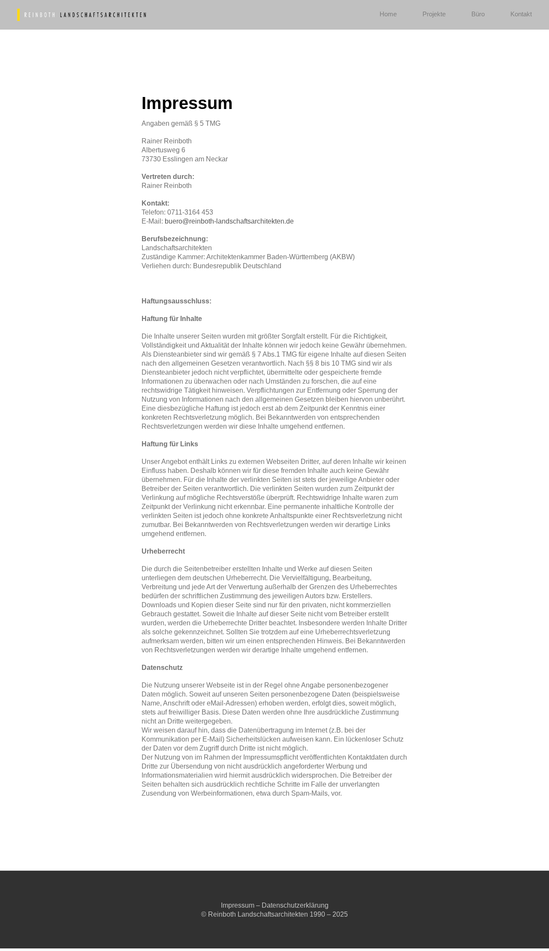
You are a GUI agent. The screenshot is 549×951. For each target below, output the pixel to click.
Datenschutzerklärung (295, 905)
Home (388, 14)
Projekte (434, 14)
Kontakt (521, 14)
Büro (478, 14)
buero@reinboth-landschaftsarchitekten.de (229, 221)
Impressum (237, 905)
